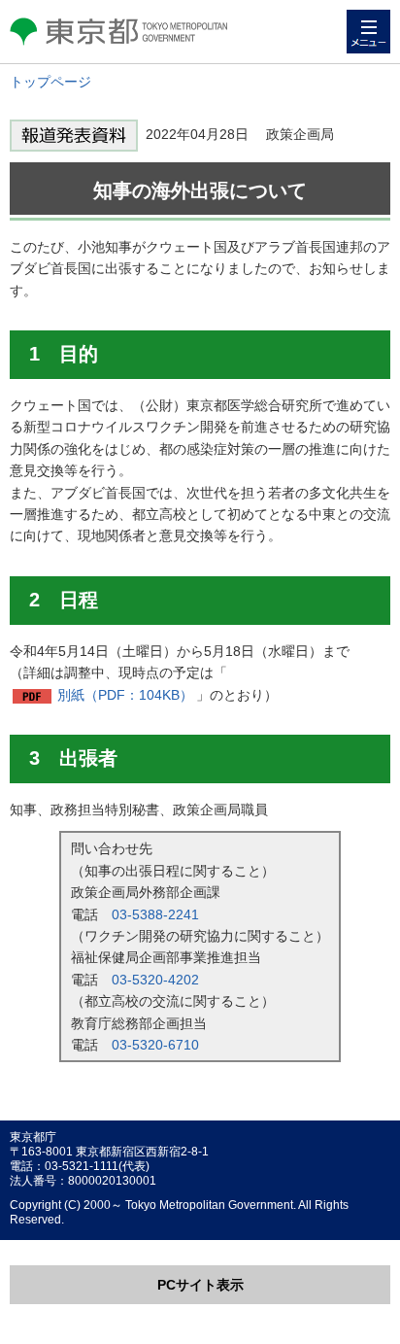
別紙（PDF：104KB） (125, 695)
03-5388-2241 (155, 914)
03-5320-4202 (155, 979)
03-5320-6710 (155, 1044)
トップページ (50, 81)
